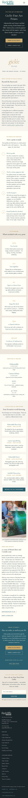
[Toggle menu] (24, 2)
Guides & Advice (5, 758)
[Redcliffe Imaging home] (8, 3)
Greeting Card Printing (7, 750)
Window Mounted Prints (7, 740)
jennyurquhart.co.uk (9, 611)
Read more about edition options (14, 329)
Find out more (17, 346)
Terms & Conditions (6, 779)
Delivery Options (5, 763)
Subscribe (14, 696)
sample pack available (13, 292)
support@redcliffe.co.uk (7, 728)
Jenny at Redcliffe (7, 615)
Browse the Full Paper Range (14, 489)
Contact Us (4, 768)
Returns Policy (5, 766)
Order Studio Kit (5, 742)
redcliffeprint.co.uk (13, 789)
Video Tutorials (5, 761)
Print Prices (4, 745)
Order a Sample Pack (14, 45)
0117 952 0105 (14, 663)
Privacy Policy (5, 776)
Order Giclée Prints (14, 40)
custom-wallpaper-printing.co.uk (8, 795)
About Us (4, 774)
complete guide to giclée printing (14, 125)
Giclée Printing (5, 735)
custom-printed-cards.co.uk (7, 792)
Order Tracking (5, 771)
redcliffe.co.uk (5, 789)
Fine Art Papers (5, 748)
